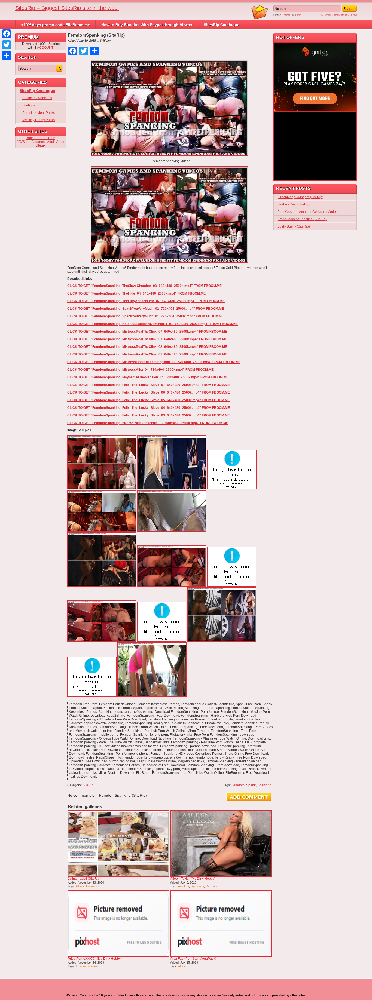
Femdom (238, 785)
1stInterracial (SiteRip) (84, 879)
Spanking (264, 785)
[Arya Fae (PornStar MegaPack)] (221, 923)
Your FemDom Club (40, 138)
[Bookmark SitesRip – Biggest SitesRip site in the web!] (260, 18)
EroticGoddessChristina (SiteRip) (302, 219)
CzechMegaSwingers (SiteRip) (300, 197)
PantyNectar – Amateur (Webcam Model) (308, 212)
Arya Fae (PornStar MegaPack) (193, 959)
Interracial (92, 886)
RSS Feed (324, 15)
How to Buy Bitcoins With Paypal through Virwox (146, 25)
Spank (251, 785)
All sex (80, 886)
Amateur (183, 886)
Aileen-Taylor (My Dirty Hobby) (192, 879)
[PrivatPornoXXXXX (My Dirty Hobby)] (118, 923)
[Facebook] (6, 33)
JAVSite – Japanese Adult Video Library (40, 144)
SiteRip (88, 785)
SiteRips (28, 105)
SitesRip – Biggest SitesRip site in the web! (67, 8)
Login (298, 15)
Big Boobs (197, 886)
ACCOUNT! (45, 48)
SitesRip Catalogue (221, 25)
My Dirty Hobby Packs (38, 120)
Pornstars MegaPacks (38, 113)
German (211, 886)
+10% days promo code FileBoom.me (55, 25)
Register (286, 15)
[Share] (6, 55)
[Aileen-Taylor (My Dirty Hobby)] (221, 843)
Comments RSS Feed (344, 15)
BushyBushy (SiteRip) (294, 226)
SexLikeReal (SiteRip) (294, 204)
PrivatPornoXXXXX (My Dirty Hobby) (95, 959)
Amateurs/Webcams (37, 98)
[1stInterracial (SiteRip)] (118, 843)
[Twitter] (6, 44)
